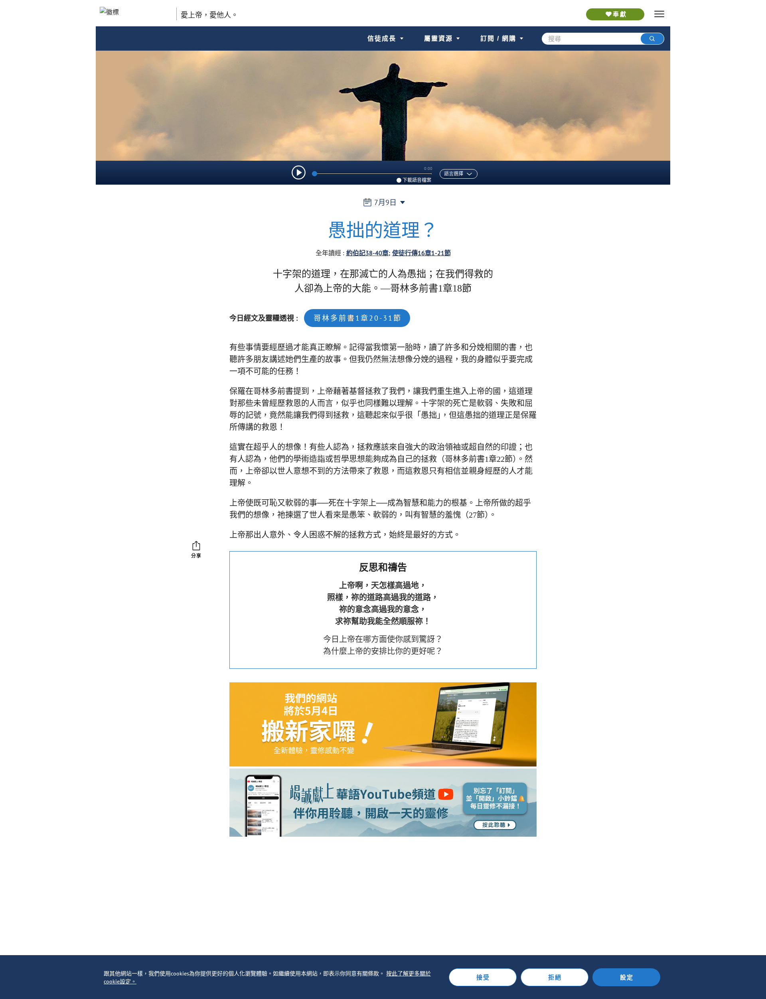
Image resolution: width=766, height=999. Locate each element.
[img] (298, 172)
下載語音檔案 (417, 180)
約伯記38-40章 (367, 253)
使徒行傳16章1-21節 (421, 253)
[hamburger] (659, 14)
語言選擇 (453, 173)
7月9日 (385, 202)
